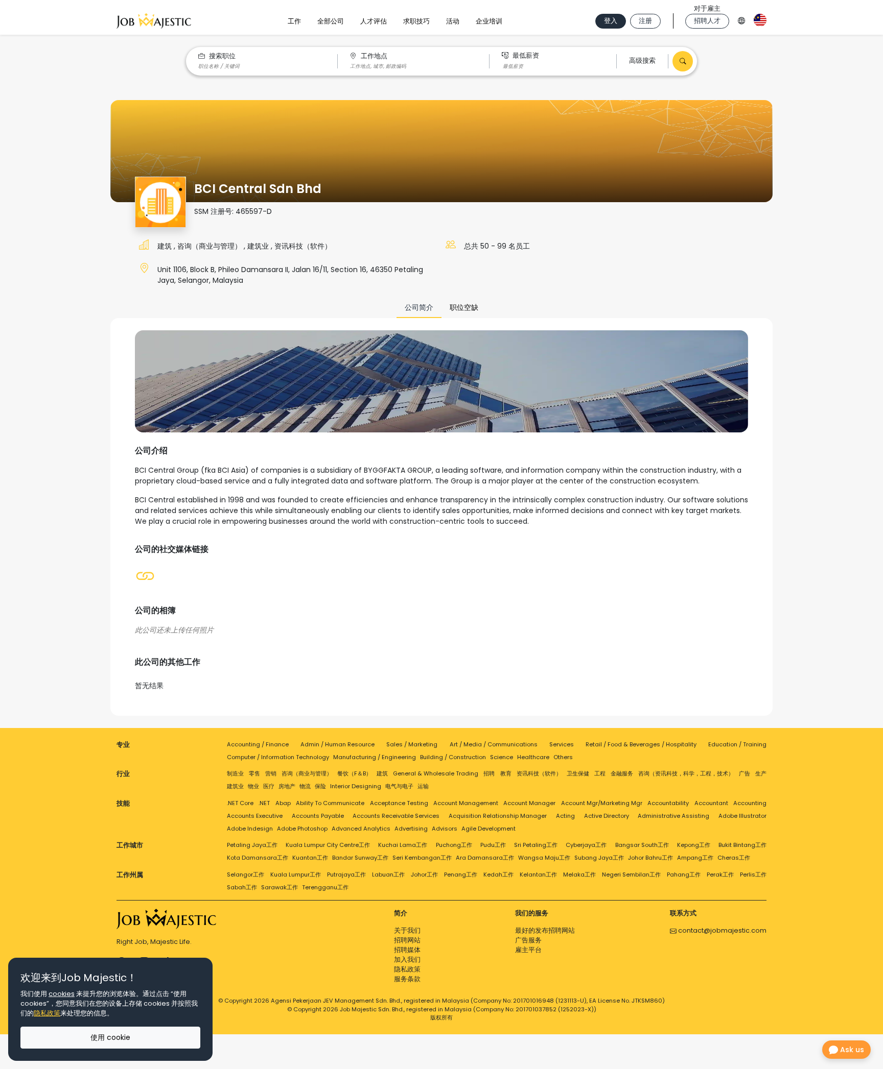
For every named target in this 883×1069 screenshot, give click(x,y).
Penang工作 (460, 874)
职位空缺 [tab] (464, 307)
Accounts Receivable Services (396, 816)
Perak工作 (720, 874)
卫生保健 (578, 773)
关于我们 (407, 930)
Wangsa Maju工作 (544, 858)
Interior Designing (355, 786)
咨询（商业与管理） (210, 246)
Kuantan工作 (310, 858)
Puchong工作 (454, 845)
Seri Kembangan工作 (422, 858)
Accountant (711, 803)
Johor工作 (424, 874)
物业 (253, 786)
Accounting (749, 803)
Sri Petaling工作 (535, 845)
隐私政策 (407, 969)
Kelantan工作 (538, 874)
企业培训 (489, 21)
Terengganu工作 (325, 887)
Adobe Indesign (250, 828)
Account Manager (529, 803)
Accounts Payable (318, 816)
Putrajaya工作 (346, 874)
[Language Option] (741, 19)
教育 (506, 773)
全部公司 (330, 21)
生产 (760, 773)
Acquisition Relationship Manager (498, 816)
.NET (264, 803)
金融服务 (622, 773)
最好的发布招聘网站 (545, 930)
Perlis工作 (753, 874)
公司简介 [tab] (419, 307)
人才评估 (373, 21)
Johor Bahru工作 (650, 858)
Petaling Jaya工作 (252, 845)
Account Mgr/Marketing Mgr (601, 803)
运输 (423, 786)
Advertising (411, 828)
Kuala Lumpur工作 (295, 874)
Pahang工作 (684, 874)
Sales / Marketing (411, 744)
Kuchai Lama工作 (402, 845)
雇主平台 (528, 949)
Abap (283, 803)
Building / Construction (453, 757)
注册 (645, 20)
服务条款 (407, 979)
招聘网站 (407, 940)
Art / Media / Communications (494, 744)
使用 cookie (110, 1037)
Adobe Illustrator (742, 816)
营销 (270, 773)
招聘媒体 (407, 949)
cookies (62, 993)
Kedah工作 (498, 874)
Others (563, 757)
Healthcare (533, 757)
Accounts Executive (255, 816)
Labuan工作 (388, 874)
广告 (744, 773)
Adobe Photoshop (302, 828)
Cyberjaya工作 (586, 845)
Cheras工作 (733, 858)
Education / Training (737, 744)
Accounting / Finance (258, 744)
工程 (600, 773)
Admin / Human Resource (337, 744)
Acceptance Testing (399, 803)
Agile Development (488, 828)
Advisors (444, 828)
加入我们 (407, 959)
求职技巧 (416, 21)
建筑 (165, 246)
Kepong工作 (693, 845)
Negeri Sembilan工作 (631, 874)
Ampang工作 (695, 858)
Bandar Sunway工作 (360, 858)
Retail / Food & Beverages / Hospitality (641, 744)
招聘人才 (707, 20)
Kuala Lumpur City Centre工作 (328, 845)
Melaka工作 (579, 874)
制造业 (235, 773)
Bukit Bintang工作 (742, 845)
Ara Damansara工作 (485, 858)
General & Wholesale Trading (435, 773)
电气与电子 (399, 786)
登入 (610, 20)
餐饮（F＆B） (354, 773)
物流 (305, 786)
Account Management (465, 803)
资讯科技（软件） (303, 246)
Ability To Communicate (330, 803)
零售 (254, 773)
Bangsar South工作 (642, 845)
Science (501, 757)
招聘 (489, 773)
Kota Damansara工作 (257, 858)
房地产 (286, 786)
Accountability (668, 803)
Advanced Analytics (361, 828)
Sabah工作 (242, 887)
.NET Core (240, 803)
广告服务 (528, 940)
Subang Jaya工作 (599, 858)
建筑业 (259, 246)
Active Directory (606, 816)
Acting (565, 816)
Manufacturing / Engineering (374, 757)
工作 (294, 21)
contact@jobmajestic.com (721, 930)
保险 (320, 786)
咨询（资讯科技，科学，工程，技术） (686, 773)
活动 (452, 21)
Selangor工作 (245, 874)
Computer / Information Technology (278, 757)
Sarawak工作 (279, 887)
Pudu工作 (493, 845)
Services (561, 744)
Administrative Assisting (673, 816)
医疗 (268, 786)
